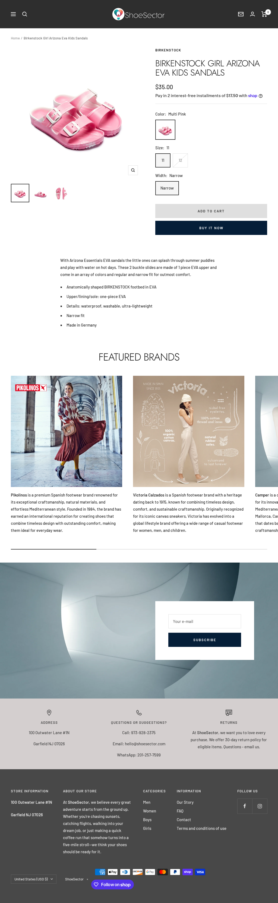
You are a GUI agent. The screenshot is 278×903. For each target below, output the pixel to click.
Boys (147, 819)
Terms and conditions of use (201, 828)
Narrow (167, 187)
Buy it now (211, 228)
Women (149, 810)
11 (163, 160)
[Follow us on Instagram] (259, 806)
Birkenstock (168, 50)
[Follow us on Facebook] (244, 806)
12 (180, 160)
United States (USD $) (31, 879)
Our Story (185, 802)
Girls (147, 828)
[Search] (24, 14)
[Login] (252, 14)
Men (146, 802)
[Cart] (264, 14)
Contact (184, 819)
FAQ (180, 810)
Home (15, 38)
